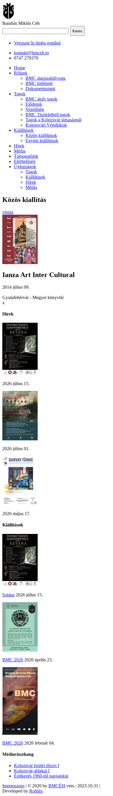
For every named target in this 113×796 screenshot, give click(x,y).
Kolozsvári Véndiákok (46, 125)
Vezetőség (34, 109)
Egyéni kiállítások (41, 140)
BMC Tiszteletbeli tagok (47, 114)
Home (19, 67)
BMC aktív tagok (41, 99)
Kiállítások (24, 130)
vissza (7, 211)
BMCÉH (56, 785)
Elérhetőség (24, 161)
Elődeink (33, 104)
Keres (77, 31)
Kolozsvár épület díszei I (36, 765)
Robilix (36, 790)
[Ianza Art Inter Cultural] (20, 262)
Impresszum (13, 785)
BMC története (39, 83)
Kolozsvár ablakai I (32, 770)
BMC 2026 (12, 659)
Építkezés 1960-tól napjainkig (41, 775)
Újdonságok (25, 166)
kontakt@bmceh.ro (31, 52)
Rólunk (21, 72)
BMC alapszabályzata (45, 78)
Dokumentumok (40, 88)
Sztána (8, 594)
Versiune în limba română (37, 42)
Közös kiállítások (41, 135)
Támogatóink (26, 156)
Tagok (19, 93)
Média (19, 151)
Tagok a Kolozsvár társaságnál (53, 119)
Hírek (19, 145)
